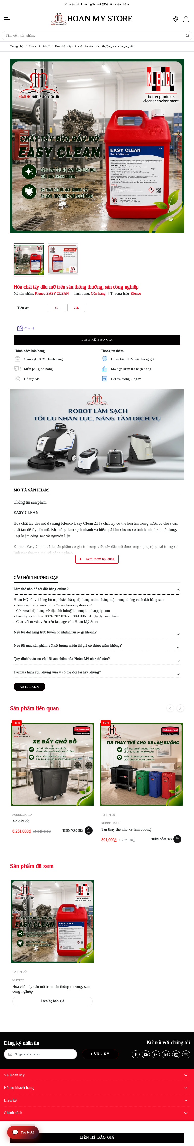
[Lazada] (186, 1054)
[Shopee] (176, 1054)
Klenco (136, 293)
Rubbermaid (22, 814)
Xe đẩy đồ (20, 821)
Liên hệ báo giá (97, 339)
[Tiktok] (166, 1054)
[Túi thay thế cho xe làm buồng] (141, 764)
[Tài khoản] (186, 19)
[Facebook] (136, 1054)
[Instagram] (156, 1054)
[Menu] (7, 19)
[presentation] (7, 4)
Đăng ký (100, 1054)
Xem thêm (29, 687)
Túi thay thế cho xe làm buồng (126, 829)
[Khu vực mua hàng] (176, 19)
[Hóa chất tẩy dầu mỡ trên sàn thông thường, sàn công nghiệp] (52, 921)
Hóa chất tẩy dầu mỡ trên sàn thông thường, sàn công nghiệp (51, 988)
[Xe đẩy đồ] (52, 764)
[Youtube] (146, 1054)
